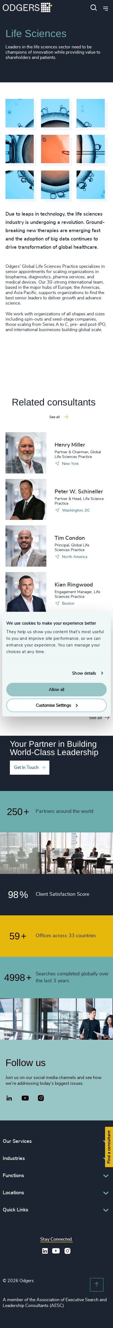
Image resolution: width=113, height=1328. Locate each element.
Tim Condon (70, 538)
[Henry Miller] (25, 452)
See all (95, 718)
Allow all (56, 690)
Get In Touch (26, 767)
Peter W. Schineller (79, 491)
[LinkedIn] (9, 1098)
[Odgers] (27, 8)
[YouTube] (25, 1098)
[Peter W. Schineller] (25, 499)
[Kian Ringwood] (25, 592)
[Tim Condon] (25, 546)
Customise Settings (53, 705)
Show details (84, 673)
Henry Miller (70, 445)
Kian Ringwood (74, 585)
